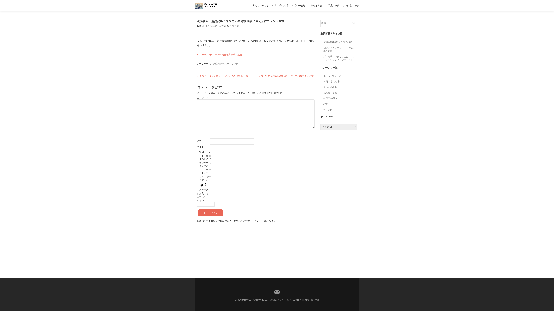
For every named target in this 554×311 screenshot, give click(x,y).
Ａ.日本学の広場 (280, 5)
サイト (200, 146)
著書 (357, 5)
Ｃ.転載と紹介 (315, 5)
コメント (202, 97)
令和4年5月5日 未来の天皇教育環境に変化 (219, 54)
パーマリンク (231, 63)
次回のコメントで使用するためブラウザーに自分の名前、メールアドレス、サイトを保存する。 (205, 166)
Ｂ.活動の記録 (298, 5)
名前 (200, 134)
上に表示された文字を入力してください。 (202, 195)
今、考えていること (258, 5)
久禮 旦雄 (234, 25)
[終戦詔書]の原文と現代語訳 (337, 41)
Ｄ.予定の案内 (332, 5)
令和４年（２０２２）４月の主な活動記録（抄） (223, 75)
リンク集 (347, 5)
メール (201, 140)
